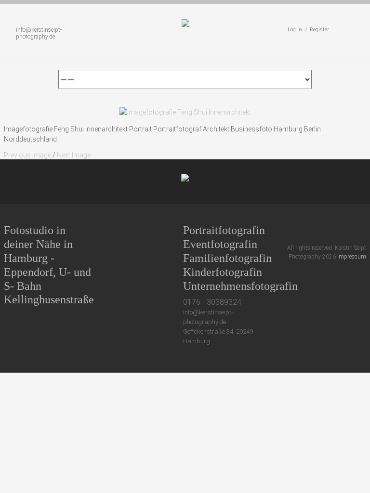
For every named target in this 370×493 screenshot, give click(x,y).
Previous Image (27, 155)
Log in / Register (308, 29)
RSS (362, 230)
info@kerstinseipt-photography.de (39, 33)
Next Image (74, 155)
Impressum (351, 256)
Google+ (326, 230)
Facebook (308, 230)
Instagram (344, 230)
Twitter (291, 230)
